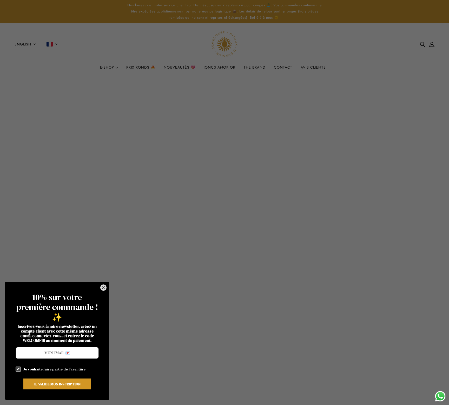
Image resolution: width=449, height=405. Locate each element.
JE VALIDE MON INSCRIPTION (57, 384)
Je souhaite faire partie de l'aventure (54, 369)
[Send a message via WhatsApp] (440, 396)
